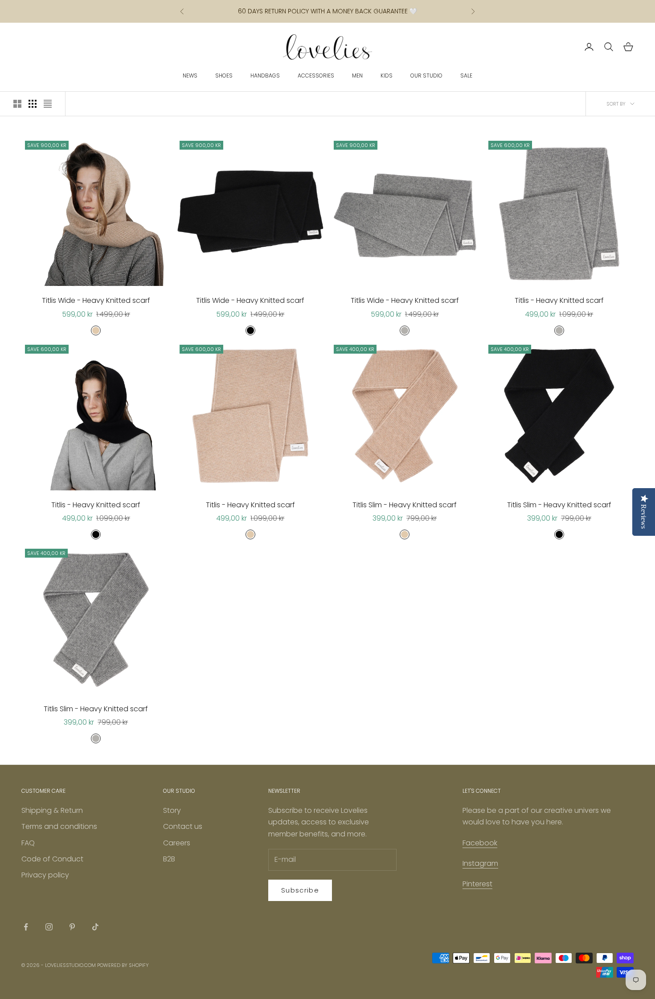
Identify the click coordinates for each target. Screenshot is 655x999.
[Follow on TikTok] (95, 926)
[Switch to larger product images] (17, 104)
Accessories (316, 75)
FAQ (28, 843)
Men (357, 75)
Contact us (182, 826)
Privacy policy (45, 875)
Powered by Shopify (123, 965)
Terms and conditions (59, 826)
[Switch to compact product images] (48, 104)
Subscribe (300, 890)
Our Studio (426, 75)
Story (172, 810)
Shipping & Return (52, 810)
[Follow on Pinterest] (72, 926)
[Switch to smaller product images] (33, 104)
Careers (176, 843)
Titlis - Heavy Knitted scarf (559, 300)
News (190, 75)
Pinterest (477, 884)
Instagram (480, 863)
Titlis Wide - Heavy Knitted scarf (96, 300)
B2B (169, 859)
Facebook (480, 843)
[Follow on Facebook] (25, 926)
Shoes (224, 75)
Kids (387, 75)
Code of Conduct (52, 859)
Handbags (265, 75)
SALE (466, 75)
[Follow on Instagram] (49, 926)
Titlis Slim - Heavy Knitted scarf (404, 505)
